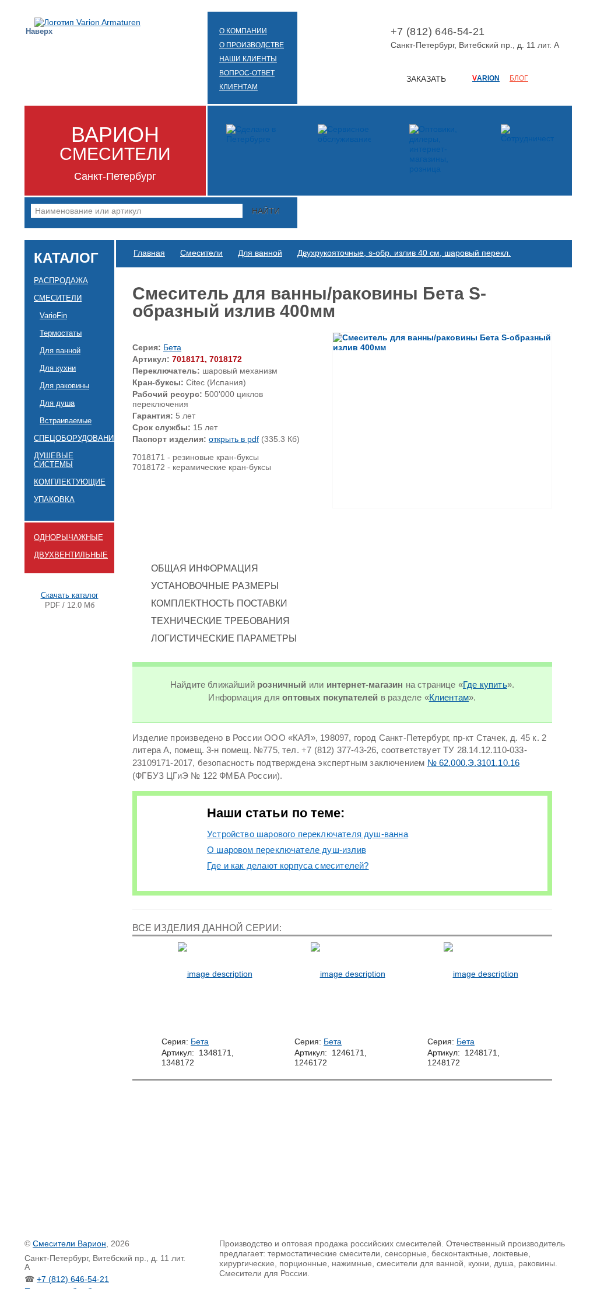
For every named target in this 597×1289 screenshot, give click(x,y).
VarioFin (53, 315)
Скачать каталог (70, 595)
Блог (519, 78)
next (548, 989)
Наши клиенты (248, 59)
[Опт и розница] (435, 151)
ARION (486, 78)
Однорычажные (68, 537)
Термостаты (61, 333)
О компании (243, 31)
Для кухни (58, 368)
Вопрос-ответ (247, 73)
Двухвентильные (71, 555)
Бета (172, 347)
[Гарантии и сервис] (344, 151)
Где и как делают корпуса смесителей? (287, 865)
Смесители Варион (69, 1243)
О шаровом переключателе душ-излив (286, 850)
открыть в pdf (234, 439)
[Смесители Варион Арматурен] (87, 22)
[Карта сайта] (159, 39)
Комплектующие (70, 482)
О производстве (251, 45)
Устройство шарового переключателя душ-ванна (307, 834)
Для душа (57, 403)
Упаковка (54, 499)
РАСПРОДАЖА (61, 280)
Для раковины (64, 385)
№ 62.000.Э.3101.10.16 (473, 763)
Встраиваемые (66, 420)
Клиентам (238, 87)
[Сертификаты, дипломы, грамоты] (252, 151)
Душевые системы (53, 460)
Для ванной (60, 350)
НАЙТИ (266, 210)
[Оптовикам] (527, 151)
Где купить (485, 684)
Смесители (58, 298)
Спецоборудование (74, 438)
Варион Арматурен (139, 39)
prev (136, 989)
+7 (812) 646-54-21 (73, 1279)
